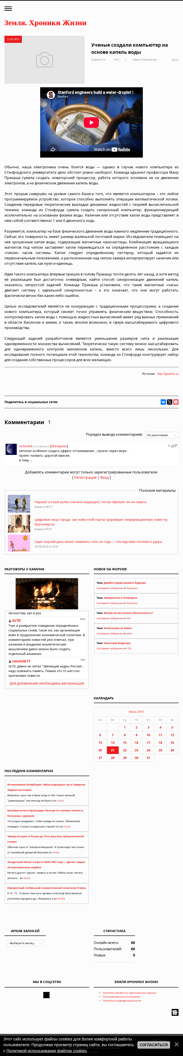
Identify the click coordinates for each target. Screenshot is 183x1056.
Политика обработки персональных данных (129, 992)
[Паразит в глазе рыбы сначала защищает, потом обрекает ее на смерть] (19, 511)
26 (172, 750)
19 (172, 742)
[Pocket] (176, 402)
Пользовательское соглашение (121, 996)
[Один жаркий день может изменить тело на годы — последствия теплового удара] (19, 551)
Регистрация (85, 477)
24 (148, 750)
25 (160, 750)
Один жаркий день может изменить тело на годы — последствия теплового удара (98, 541)
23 (136, 750)
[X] (169, 402)
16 (136, 742)
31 (148, 758)
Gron (60, 800)
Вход (104, 477)
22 (125, 750)
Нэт (129, 618)
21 (112, 750)
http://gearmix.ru (168, 373)
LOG (129, 648)
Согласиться (154, 1045)
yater (129, 633)
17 (148, 742)
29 (125, 758)
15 (125, 742)
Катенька (132, 588)
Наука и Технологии (145, 59)
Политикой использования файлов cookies (46, 1051)
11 (160, 735)
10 (148, 735)
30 (136, 758)
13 (100, 742)
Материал (59, 446)
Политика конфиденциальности (122, 1000)
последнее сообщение (110, 588)
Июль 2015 (136, 712)
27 (100, 758)
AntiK (61, 898)
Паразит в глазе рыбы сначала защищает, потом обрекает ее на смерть (91, 502)
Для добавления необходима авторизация (47, 683)
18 (160, 742)
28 (112, 758)
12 (172, 735)
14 (112, 742)
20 (100, 750)
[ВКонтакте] (163, 402)
